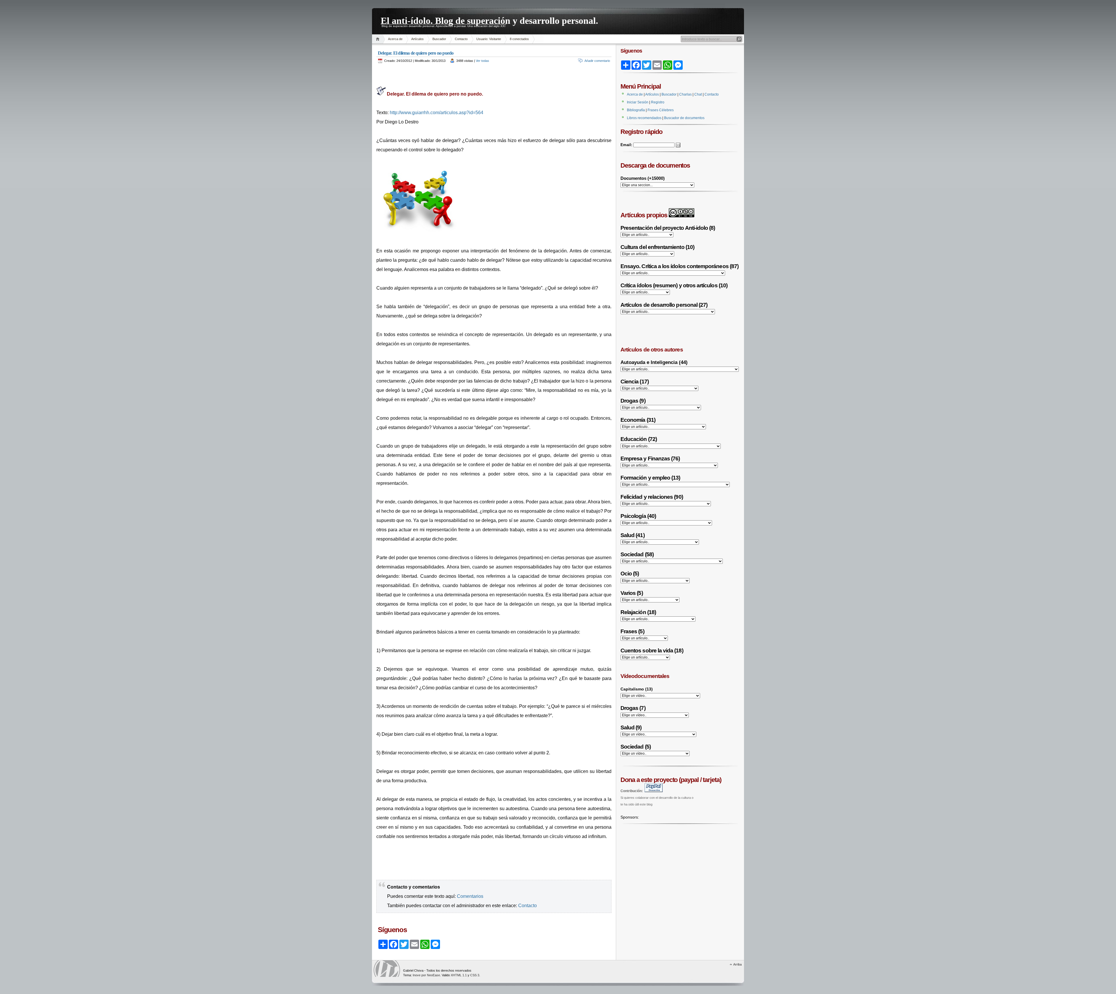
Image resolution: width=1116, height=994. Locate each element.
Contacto (461, 39)
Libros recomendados (644, 118)
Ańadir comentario (597, 60)
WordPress (386, 968)
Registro (657, 102)
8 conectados (519, 39)
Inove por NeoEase (426, 975)
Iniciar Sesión (637, 102)
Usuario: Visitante (488, 39)
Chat (698, 94)
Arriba (737, 964)
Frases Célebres (661, 110)
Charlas (685, 94)
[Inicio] (378, 39)
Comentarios (470, 896)
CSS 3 (474, 975)
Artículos (417, 39)
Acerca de (395, 39)
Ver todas (482, 60)
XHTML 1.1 (459, 975)
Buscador (439, 39)
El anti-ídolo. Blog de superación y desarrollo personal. (489, 19)
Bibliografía (636, 110)
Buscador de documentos (684, 118)
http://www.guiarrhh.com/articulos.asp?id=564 (436, 112)
